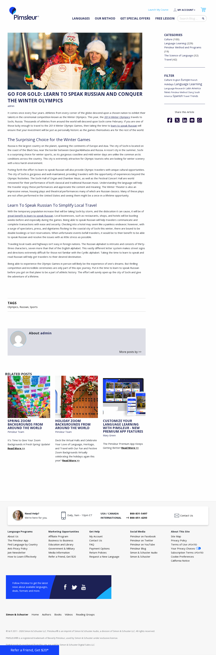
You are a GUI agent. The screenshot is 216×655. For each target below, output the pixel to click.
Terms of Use (184, 544)
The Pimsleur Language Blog (24, 13)
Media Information (59, 552)
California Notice (180, 560)
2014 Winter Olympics (117, 117)
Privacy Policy (179, 540)
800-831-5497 (138, 513)
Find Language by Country (23, 544)
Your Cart (203, 10)
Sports (34, 307)
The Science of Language (178, 55)
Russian (24, 307)
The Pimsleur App (18, 540)
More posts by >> (130, 352)
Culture (168, 39)
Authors (46, 614)
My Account (186, 9)
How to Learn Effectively (22, 556)
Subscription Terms (187, 552)
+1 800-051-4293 (136, 517)
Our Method (105, 18)
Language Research (174, 88)
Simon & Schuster (140, 556)
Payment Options (99, 548)
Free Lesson (165, 18)
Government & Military (61, 548)
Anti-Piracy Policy (18, 548)
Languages (81, 18)
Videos (69, 614)
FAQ (91, 544)
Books (58, 614)
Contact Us (186, 515)
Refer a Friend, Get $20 (62, 556)
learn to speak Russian (124, 125)
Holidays (169, 84)
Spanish (178, 96)
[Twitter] (177, 120)
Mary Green (109, 435)
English (176, 79)
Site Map (176, 536)
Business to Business (60, 540)
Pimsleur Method (179, 92)
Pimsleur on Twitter (141, 540)
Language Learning (175, 43)
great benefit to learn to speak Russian (30, 215)
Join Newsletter (17, 552)
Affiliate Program (58, 536)
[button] (29, 650)
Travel (168, 59)
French (194, 79)
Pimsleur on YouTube (142, 544)
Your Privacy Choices (183, 548)
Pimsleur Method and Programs (182, 47)
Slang (191, 92)
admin (11, 106)
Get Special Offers (135, 18)
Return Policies (98, 552)
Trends (194, 96)
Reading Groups (85, 614)
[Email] (192, 120)
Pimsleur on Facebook (143, 536)
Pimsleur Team (16, 431)
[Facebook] (169, 120)
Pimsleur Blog (138, 548)
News (167, 92)
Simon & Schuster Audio (143, 552)
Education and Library (60, 544)
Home (35, 614)
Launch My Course (158, 9)
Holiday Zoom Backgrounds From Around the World (73, 424)
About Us (13, 536)
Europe (185, 80)
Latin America (193, 88)
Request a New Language (104, 556)
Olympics (13, 307)
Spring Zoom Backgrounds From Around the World (25, 424)
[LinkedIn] (184, 120)
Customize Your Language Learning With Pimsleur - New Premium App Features (123, 426)
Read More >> (16, 448)
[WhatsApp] (199, 120)
